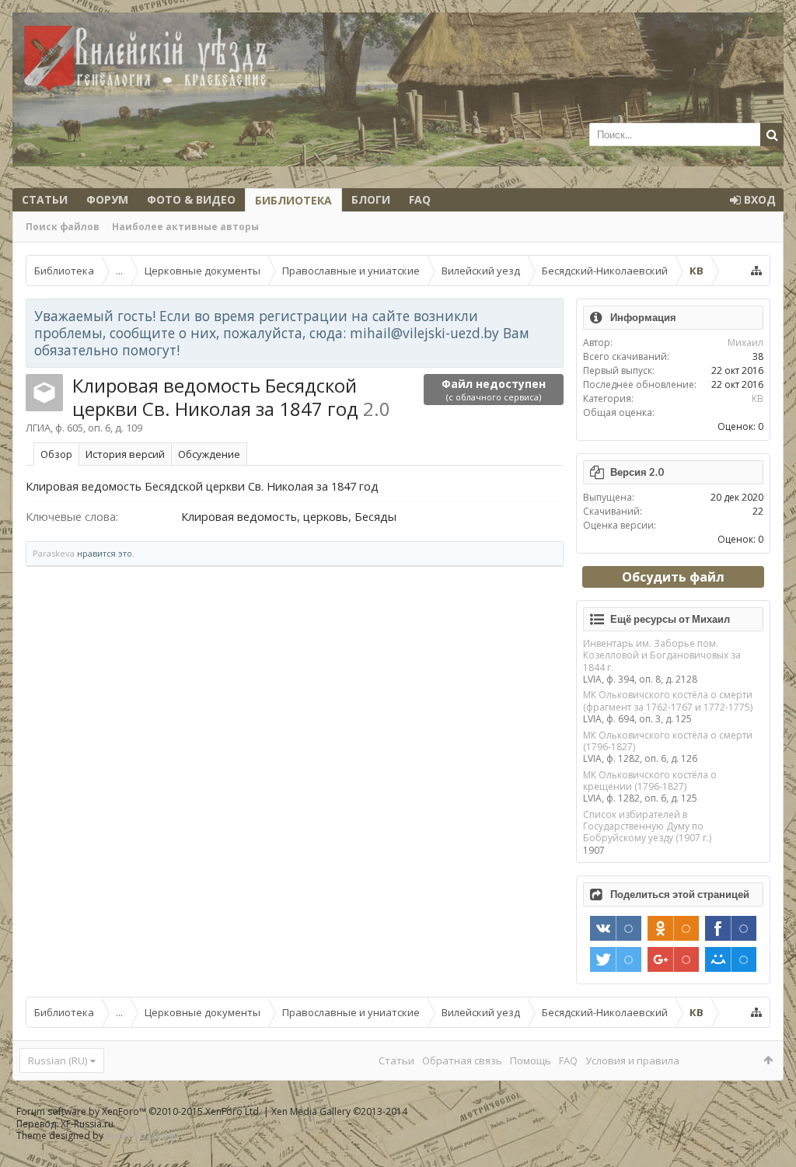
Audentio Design (142, 1135)
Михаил (745, 342)
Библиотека (293, 200)
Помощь (530, 1060)
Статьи (45, 199)
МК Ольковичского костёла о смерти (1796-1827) (667, 741)
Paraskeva (54, 553)
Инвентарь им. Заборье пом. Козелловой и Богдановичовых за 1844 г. (662, 655)
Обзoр (56, 454)
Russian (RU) (57, 1060)
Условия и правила (632, 1060)
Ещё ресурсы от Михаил (670, 619)
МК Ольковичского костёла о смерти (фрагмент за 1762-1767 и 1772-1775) (667, 700)
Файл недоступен (494, 389)
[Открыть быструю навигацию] (756, 270)
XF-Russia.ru (87, 1123)
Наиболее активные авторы (185, 226)
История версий (125, 454)
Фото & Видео (191, 199)
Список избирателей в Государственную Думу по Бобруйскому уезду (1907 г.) (647, 826)
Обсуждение (209, 454)
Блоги (370, 199)
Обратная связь (462, 1060)
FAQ (420, 199)
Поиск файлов (63, 226)
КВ (757, 398)
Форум (107, 199)
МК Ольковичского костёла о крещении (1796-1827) (650, 780)
